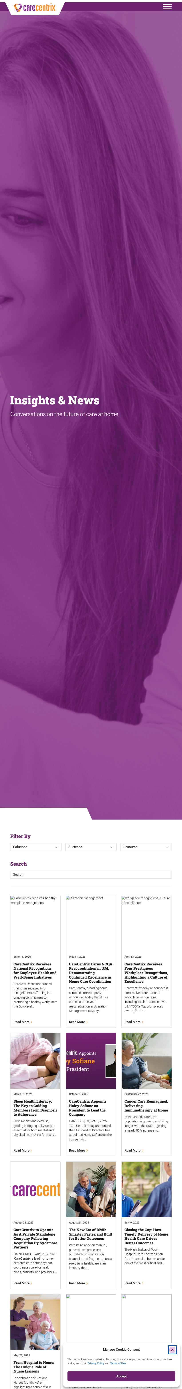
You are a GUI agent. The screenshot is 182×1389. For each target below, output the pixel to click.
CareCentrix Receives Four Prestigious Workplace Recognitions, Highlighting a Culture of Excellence (146, 973)
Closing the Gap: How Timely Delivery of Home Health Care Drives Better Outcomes (146, 1236)
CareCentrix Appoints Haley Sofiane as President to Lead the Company (88, 1108)
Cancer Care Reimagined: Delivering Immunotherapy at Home (146, 1105)
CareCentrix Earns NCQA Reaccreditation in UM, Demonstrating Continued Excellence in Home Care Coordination (90, 973)
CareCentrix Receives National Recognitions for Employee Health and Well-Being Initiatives (35, 970)
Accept (121, 1376)
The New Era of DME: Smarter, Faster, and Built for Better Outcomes (90, 1234)
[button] (172, 1350)
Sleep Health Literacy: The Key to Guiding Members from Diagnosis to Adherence (35, 1108)
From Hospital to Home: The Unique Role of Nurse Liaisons (34, 1366)
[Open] (167, 6)
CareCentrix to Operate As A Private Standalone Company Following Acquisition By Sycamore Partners (35, 1238)
